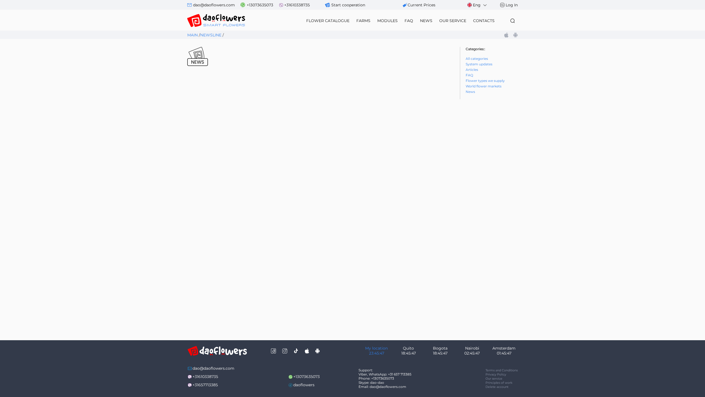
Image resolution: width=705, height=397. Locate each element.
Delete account (497, 387)
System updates (479, 64)
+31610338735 (297, 4)
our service (452, 20)
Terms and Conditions (502, 370)
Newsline (210, 35)
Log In (512, 4)
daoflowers (303, 384)
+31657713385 (205, 384)
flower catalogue (327, 20)
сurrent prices (421, 4)
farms (363, 20)
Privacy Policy (496, 374)
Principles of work (499, 383)
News (470, 92)
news (426, 20)
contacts (484, 20)
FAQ (409, 20)
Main (192, 35)
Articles (472, 70)
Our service (494, 378)
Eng (477, 4)
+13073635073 (260, 4)
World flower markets (483, 86)
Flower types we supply (485, 81)
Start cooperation (348, 4)
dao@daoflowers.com (214, 4)
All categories (477, 59)
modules (387, 20)
